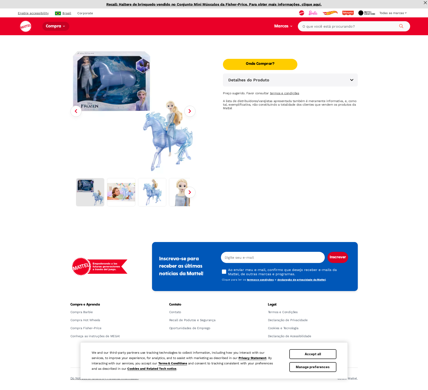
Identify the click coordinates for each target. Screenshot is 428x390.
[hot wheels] (330, 12)
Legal (272, 304)
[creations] (367, 12)
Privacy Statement (252, 358)
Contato (175, 304)
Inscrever (338, 257)
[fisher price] (348, 12)
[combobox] (354, 26)
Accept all (313, 354)
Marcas (281, 26)
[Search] (401, 25)
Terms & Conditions (172, 363)
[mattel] (302, 12)
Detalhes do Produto (248, 80)
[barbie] (313, 12)
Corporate (85, 13)
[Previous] (76, 111)
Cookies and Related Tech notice (151, 368)
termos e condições (284, 93)
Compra (54, 26)
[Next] (189, 111)
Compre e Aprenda (85, 304)
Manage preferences (313, 367)
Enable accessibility (33, 13)
